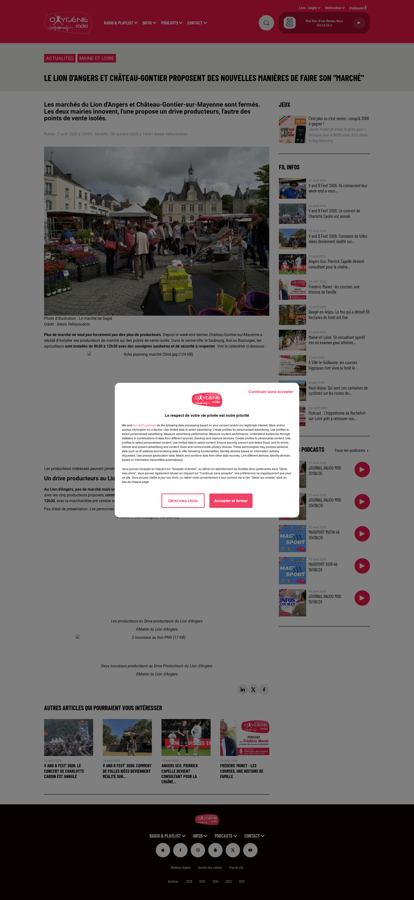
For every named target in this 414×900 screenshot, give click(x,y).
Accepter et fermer (231, 500)
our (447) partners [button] (144, 425)
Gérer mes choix (183, 500)
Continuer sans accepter (270, 391)
